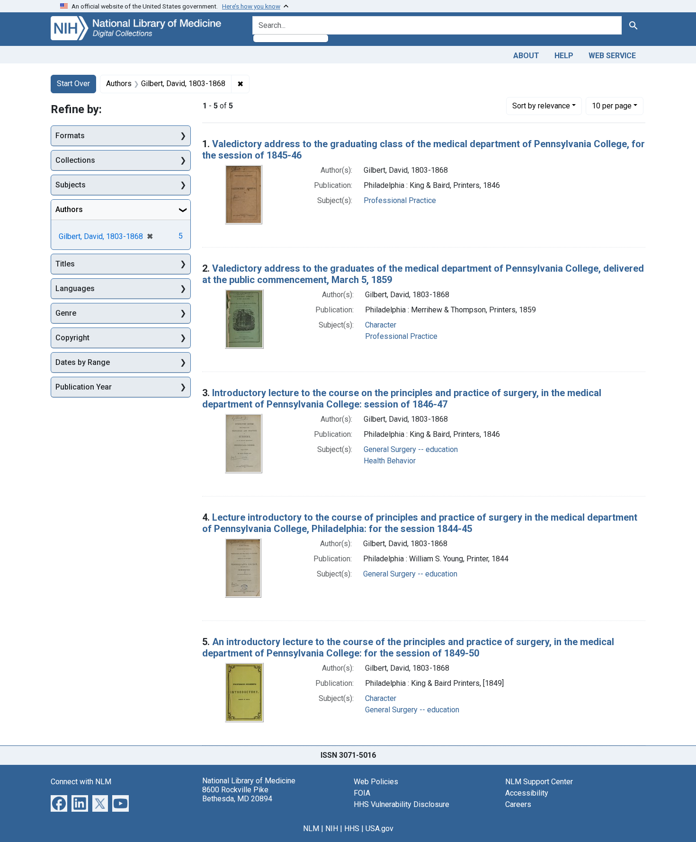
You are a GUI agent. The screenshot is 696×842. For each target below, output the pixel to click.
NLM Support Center (539, 781)
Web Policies (376, 781)
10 (612, 105)
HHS (351, 828)
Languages (75, 288)
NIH (331, 828)
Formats (70, 135)
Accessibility (526, 793)
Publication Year (83, 386)
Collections (75, 160)
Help (563, 55)
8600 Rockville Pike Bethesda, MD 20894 (237, 794)
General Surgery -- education (411, 449)
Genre (65, 313)
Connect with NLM (81, 781)
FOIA (362, 793)
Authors (69, 209)
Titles (65, 263)
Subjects (70, 184)
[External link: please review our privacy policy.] (59, 802)
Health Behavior (390, 460)
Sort (541, 105)
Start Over (73, 83)
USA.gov (379, 828)
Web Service (612, 55)
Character (380, 324)
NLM (311, 828)
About (526, 55)
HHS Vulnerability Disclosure (401, 804)
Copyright (72, 337)
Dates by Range (82, 362)
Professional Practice (400, 200)
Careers (518, 804)
